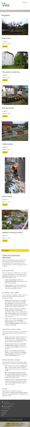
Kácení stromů (7, 196)
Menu (25, 2)
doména (23, 423)
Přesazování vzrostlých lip (11, 72)
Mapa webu (20, 419)
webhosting (8, 425)
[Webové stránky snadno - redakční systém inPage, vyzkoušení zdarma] (7, 423)
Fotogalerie (3, 413)
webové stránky (15, 423)
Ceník (2, 415)
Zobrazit (5, 46)
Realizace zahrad (8, 108)
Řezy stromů (6, 38)
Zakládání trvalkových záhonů (12, 232)
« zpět (15, 246)
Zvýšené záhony (7, 144)
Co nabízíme (4, 412)
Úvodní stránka (4, 410)
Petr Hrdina (13, 419)
